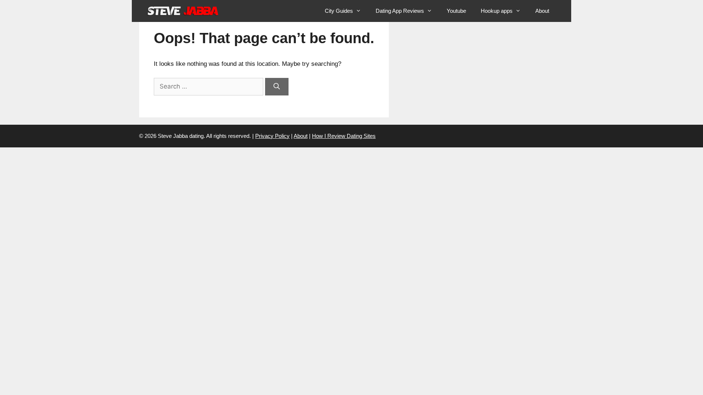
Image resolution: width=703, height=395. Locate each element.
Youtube (456, 11)
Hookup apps (497, 11)
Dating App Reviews (400, 11)
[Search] (277, 86)
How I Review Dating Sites (344, 136)
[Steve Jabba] (183, 11)
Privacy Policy (272, 136)
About (542, 11)
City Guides (339, 11)
